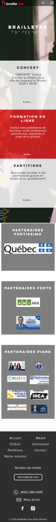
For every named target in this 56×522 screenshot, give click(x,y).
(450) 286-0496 (31, 492)
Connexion (40, 444)
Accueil (15, 438)
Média (41, 438)
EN (43, 3)
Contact (40, 450)
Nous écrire (31, 499)
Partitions (15, 450)
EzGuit (15, 444)
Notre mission (15, 456)
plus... (28, 102)
